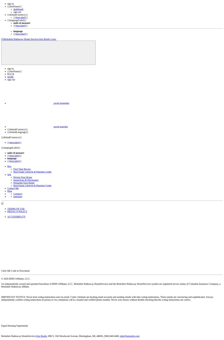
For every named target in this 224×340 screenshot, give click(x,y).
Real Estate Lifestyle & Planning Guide (32, 172)
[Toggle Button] (48, 53)
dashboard (18, 9)
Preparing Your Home (23, 183)
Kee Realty (41, 336)
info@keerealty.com (129, 336)
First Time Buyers (22, 169)
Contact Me (13, 188)
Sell (9, 174)
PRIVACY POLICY (17, 211)
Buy (9, 166)
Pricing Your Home (22, 177)
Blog (9, 191)
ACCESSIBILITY (16, 216)
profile (10, 77)
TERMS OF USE (16, 208)
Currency (17, 194)
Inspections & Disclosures (25, 180)
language (17, 196)
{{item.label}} (20, 17)
